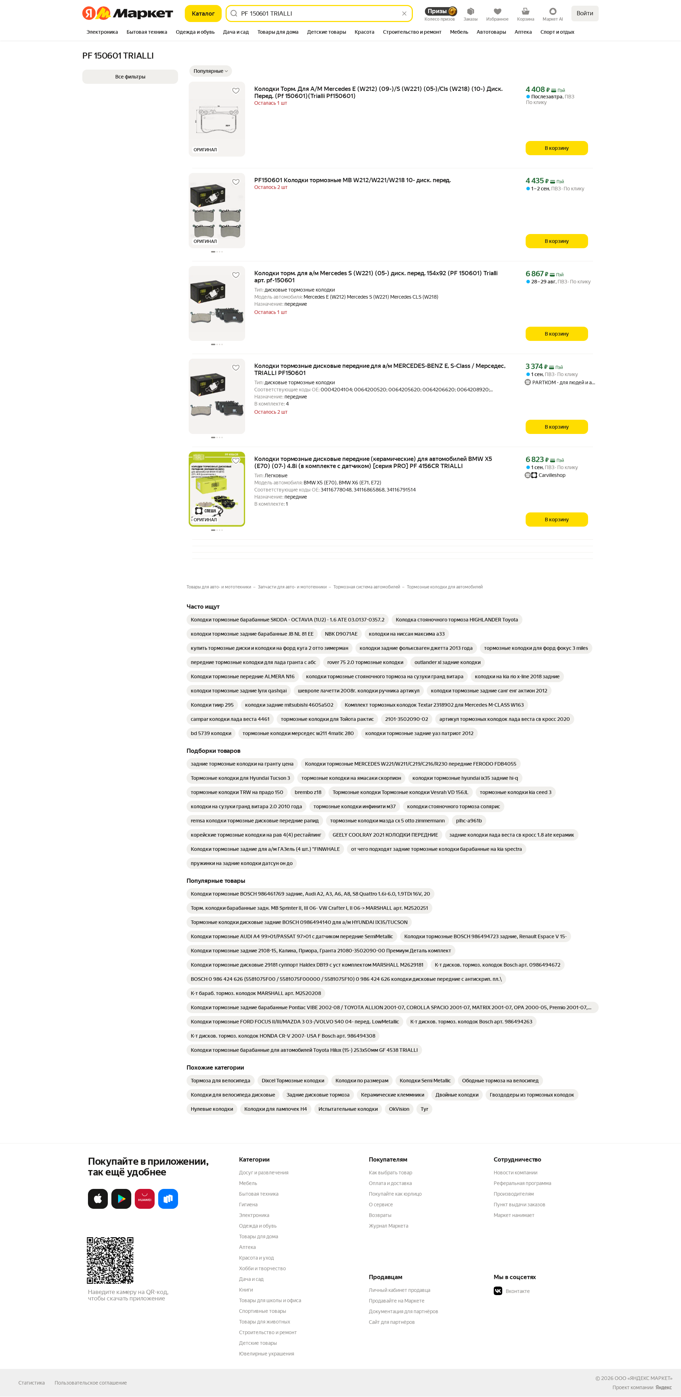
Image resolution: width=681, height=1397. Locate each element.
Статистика (31, 1383)
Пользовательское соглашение (91, 1383)
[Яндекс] (663, 1387)
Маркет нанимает (514, 1215)
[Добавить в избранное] (236, 91)
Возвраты (380, 1215)
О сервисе (381, 1204)
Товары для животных (264, 1322)
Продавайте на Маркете (397, 1301)
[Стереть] (404, 13)
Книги (246, 1290)
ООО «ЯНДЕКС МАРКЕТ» (643, 1378)
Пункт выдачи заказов (520, 1204)
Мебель (248, 1183)
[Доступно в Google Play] (121, 1207)
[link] (288, 619)
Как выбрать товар (390, 1172)
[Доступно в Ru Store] (168, 1207)
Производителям (514, 1194)
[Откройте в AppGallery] (145, 1207)
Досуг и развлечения (263, 1172)
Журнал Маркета (388, 1226)
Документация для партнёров (403, 1311)
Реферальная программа (522, 1183)
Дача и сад (251, 1279)
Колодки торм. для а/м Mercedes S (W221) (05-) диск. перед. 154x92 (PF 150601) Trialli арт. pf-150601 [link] (376, 277)
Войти (585, 13)
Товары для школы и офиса (270, 1300)
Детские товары (258, 1343)
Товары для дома (258, 1236)
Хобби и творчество (262, 1268)
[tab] (102, 32)
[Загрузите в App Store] (98, 1207)
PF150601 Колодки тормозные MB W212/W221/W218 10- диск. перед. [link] (352, 180)
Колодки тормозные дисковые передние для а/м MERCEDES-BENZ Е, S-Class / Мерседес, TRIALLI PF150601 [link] (379, 369)
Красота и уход (256, 1258)
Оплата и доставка (390, 1183)
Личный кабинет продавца (399, 1290)
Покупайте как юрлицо (395, 1194)
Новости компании (515, 1172)
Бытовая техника (258, 1194)
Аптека (247, 1247)
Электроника (254, 1215)
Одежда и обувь (258, 1226)
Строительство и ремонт (268, 1332)
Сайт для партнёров (392, 1322)
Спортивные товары (262, 1311)
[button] (210, 71)
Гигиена (248, 1204)
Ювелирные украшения (266, 1354)
